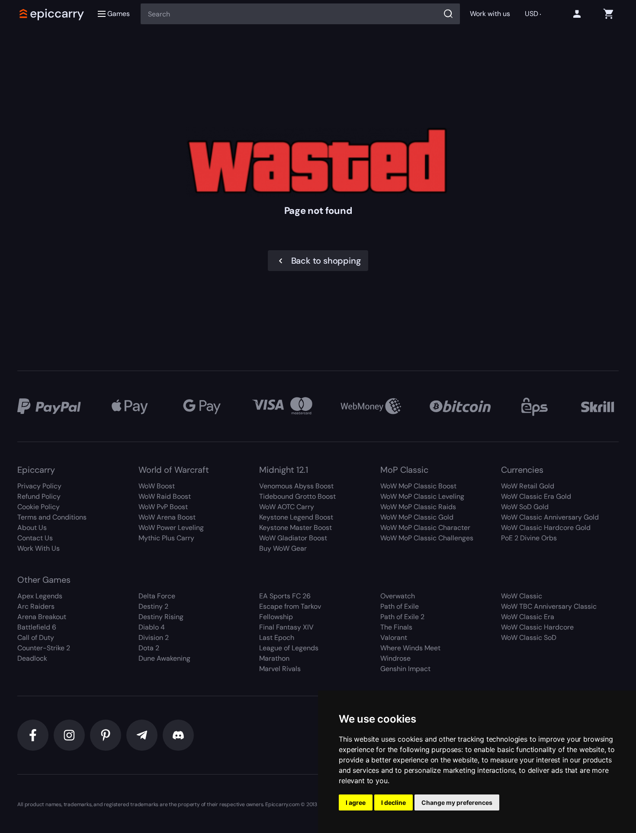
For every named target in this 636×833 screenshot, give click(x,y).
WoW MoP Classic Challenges (426, 537)
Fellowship (276, 616)
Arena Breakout (41, 616)
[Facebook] (32, 735)
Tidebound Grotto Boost (297, 496)
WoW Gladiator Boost (293, 537)
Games (118, 13)
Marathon (274, 658)
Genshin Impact (405, 668)
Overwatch (397, 596)
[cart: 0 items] (608, 14)
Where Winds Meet (410, 647)
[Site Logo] (52, 13)
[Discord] (178, 735)
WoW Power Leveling (171, 527)
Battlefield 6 (36, 627)
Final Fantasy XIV (286, 627)
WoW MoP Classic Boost (418, 486)
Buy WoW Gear (283, 548)
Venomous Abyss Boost (296, 486)
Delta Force (156, 596)
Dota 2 (148, 647)
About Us (32, 527)
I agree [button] (356, 802)
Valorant (393, 637)
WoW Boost (156, 486)
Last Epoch (276, 637)
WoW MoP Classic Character (425, 527)
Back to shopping (326, 260)
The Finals (396, 627)
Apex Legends (39, 596)
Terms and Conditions (52, 517)
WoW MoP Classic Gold (416, 517)
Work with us (489, 13)
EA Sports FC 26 (285, 596)
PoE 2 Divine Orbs (529, 537)
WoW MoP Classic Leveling (422, 496)
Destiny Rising (160, 616)
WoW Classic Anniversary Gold (550, 517)
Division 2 (153, 637)
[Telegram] (141, 735)
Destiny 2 (153, 606)
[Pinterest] (105, 735)
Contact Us (35, 537)
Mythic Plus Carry (166, 537)
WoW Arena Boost (167, 517)
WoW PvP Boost (163, 506)
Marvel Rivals (280, 668)
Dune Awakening (164, 658)
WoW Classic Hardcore (537, 627)
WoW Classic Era (527, 616)
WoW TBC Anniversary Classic (549, 606)
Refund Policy (39, 496)
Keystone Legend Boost (296, 517)
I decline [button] (393, 802)
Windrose (395, 658)
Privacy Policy (39, 486)
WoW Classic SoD (528, 637)
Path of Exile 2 (402, 616)
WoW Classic (521, 596)
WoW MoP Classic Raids (418, 506)
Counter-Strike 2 (43, 647)
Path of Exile (399, 606)
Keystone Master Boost (295, 527)
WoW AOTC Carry (286, 506)
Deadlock (32, 658)
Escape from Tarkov (290, 606)
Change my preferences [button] (456, 802)
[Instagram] (69, 735)
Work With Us (38, 548)
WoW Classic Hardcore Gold (546, 527)
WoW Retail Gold (527, 486)
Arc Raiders (36, 606)
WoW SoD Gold (525, 506)
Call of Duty (35, 637)
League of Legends (288, 647)
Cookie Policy (38, 506)
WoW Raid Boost (164, 496)
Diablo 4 (151, 627)
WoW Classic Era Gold (536, 496)
